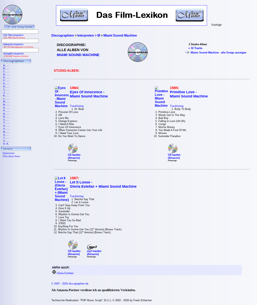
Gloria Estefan (65, 273)
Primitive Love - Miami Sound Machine (189, 94)
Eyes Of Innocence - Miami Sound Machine (89, 94)
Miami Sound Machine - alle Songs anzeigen (218, 52)
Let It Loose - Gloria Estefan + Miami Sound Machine (103, 184)
